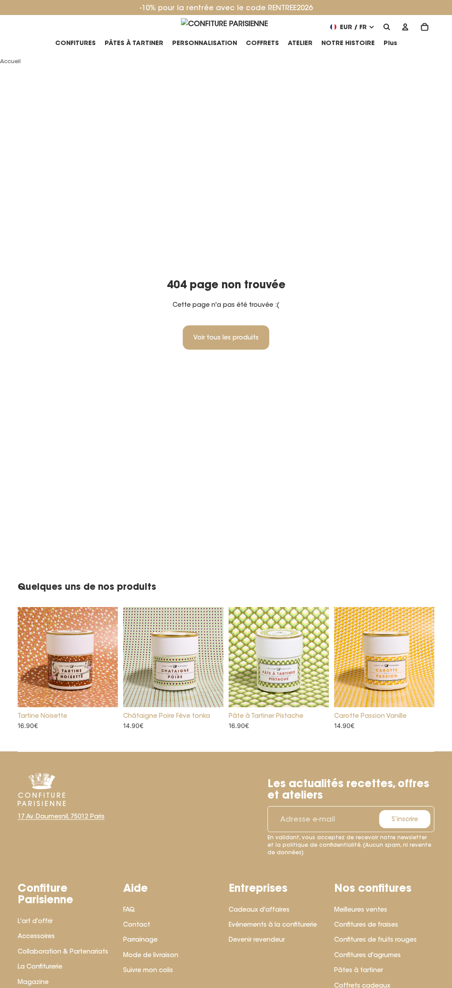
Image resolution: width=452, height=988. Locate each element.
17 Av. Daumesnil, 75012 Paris (61, 816)
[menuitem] (390, 43)
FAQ (129, 909)
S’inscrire (405, 819)
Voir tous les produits (226, 337)
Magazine (33, 982)
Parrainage (140, 939)
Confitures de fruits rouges (375, 939)
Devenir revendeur (257, 939)
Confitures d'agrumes (367, 955)
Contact (136, 924)
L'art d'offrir (35, 921)
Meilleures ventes (360, 909)
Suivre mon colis (148, 970)
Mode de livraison (150, 955)
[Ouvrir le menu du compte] (405, 27)
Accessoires (36, 936)
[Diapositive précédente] (24, 657)
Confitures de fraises (366, 924)
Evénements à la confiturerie (273, 924)
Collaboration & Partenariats (63, 951)
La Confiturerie (40, 966)
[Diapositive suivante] (111, 657)
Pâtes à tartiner (358, 970)
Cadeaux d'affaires (259, 909)
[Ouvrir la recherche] (386, 27)
